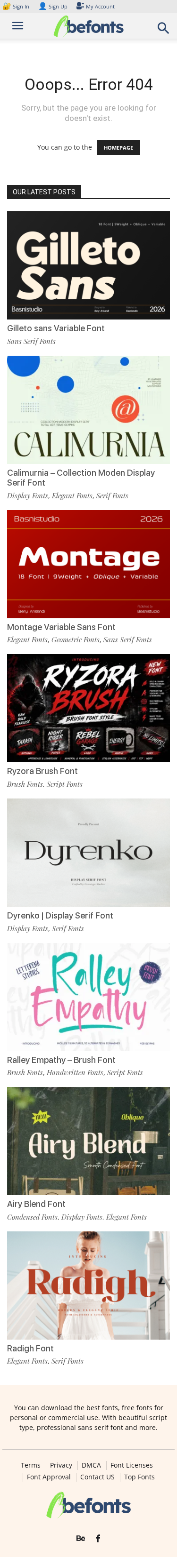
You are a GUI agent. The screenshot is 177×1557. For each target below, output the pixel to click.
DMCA (91, 1465)
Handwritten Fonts (75, 1072)
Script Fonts (65, 784)
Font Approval (49, 1477)
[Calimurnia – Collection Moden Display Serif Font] (88, 410)
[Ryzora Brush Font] (88, 708)
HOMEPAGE (118, 147)
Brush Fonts (25, 784)
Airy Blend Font (36, 1204)
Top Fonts (139, 1477)
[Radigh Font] (88, 1285)
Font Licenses (131, 1465)
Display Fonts (27, 495)
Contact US (97, 1477)
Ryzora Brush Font (42, 771)
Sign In (16, 6)
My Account (100, 6)
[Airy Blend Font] (88, 1141)
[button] (164, 30)
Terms (31, 1465)
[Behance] (80, 1538)
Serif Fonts (112, 495)
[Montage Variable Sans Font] (88, 564)
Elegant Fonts (72, 495)
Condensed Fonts (32, 1217)
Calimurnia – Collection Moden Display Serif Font (81, 478)
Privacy (61, 1465)
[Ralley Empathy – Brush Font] (88, 997)
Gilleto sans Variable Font (56, 328)
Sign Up (52, 6)
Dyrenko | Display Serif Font (60, 915)
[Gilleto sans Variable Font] (88, 265)
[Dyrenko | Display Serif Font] (88, 852)
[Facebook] (98, 1538)
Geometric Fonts (75, 639)
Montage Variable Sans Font (61, 627)
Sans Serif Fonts (31, 341)
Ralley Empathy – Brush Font (61, 1060)
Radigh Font (30, 1348)
